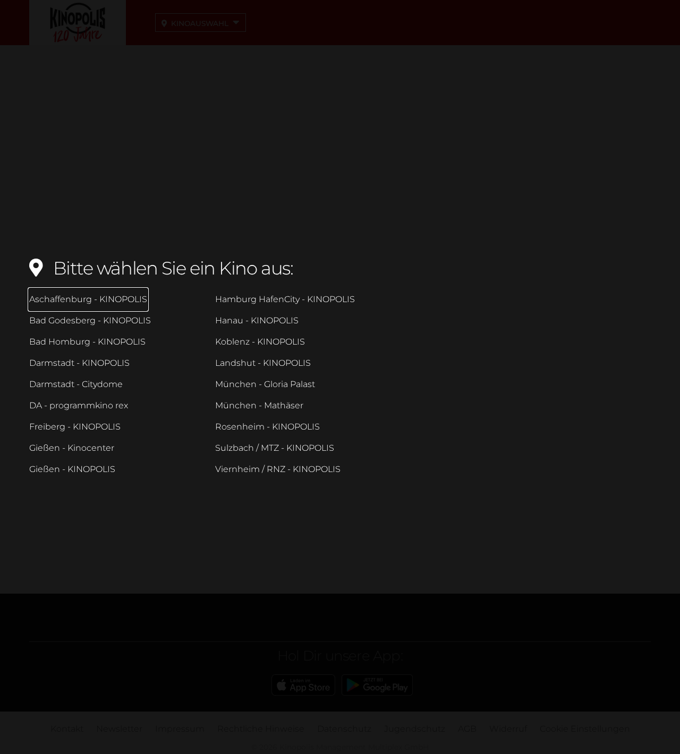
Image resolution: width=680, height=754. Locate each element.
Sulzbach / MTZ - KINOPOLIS (274, 448)
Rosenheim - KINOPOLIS (267, 427)
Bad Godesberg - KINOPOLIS (90, 320)
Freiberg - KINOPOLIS (75, 427)
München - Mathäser (259, 405)
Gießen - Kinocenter (71, 448)
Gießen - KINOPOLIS (72, 469)
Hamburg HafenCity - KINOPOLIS (285, 299)
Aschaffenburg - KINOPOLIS (88, 299)
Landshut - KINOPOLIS (263, 363)
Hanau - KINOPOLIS (257, 320)
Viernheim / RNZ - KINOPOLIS (278, 469)
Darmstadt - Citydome (76, 384)
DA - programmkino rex (78, 405)
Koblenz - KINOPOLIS (260, 342)
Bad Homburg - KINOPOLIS (87, 342)
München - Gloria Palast (265, 384)
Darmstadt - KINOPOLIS (79, 363)
